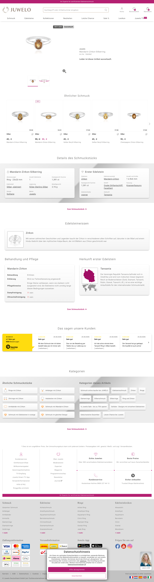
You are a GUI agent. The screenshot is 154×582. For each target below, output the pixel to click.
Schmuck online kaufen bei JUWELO (94, 390)
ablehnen (83, 561)
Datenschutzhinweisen (76, 565)
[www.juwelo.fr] (131, 577)
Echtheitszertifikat (21, 463)
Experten (58, 466)
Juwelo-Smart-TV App (21, 477)
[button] (122, 10)
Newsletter (58, 477)
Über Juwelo (58, 459)
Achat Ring (82, 507)
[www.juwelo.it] (149, 577)
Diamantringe (7, 526)
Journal (57, 481)
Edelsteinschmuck (119, 390)
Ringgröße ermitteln (21, 488)
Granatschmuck (46, 529)
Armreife (5, 518)
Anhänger (6, 511)
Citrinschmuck (45, 522)
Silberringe (114, 398)
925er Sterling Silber (38, 186)
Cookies (35, 574)
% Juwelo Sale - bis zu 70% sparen (94, 407)
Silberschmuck (100, 398)
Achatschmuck (46, 507)
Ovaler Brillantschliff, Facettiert (113, 187)
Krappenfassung (133, 185)
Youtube (123, 546)
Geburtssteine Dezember (90, 415)
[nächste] (149, 124)
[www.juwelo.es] (140, 577)
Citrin (117, 522)
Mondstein (119, 529)
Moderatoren (58, 463)
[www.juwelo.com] (145, 577)
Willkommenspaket (21, 466)
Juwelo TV (141, 18)
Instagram (129, 546)
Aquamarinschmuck (48, 515)
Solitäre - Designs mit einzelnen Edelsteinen (127, 407)
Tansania (108, 194)
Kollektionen (48, 18)
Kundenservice (21, 459)
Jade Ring (81, 529)
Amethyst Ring (83, 511)
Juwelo (32, 194)
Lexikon (122, 18)
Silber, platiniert (14, 186)
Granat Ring (82, 526)
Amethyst (119, 511)
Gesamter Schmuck (10, 507)
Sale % (106, 18)
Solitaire (10, 194)
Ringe (142, 390)
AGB (13, 574)
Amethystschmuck (47, 511)
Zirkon (84, 179)
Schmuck (11, 18)
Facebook (117, 546)
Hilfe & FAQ (21, 484)
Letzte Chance (88, 18)
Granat (118, 526)
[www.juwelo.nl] (136, 577)
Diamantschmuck (47, 526)
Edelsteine (29, 18)
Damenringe (85, 398)
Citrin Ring (82, 518)
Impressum (46, 574)
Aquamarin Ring (84, 515)
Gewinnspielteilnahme (21, 470)
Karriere (5, 574)
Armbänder (6, 515)
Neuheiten (67, 18)
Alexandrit (119, 507)
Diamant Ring (83, 522)
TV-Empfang (21, 474)
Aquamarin (119, 515)
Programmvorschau (58, 474)
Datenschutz (24, 574)
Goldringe (6, 529)
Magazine (58, 470)
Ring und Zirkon (129, 398)
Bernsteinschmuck (47, 518)
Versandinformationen (21, 481)
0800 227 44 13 (103, 483)
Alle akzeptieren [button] (77, 569)
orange (84, 194)
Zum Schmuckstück (75, 209)
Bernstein (119, 518)
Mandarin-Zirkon (111, 179)
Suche (106, 10)
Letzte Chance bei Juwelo (113, 415)
